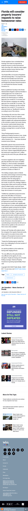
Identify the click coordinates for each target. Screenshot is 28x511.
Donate (4, 466)
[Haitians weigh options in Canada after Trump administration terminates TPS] (6, 366)
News (8, 274)
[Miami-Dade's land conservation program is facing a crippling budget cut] (7, 417)
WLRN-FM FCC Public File (8, 482)
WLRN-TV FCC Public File (8, 480)
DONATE (23, 2)
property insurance (18, 274)
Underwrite (5, 469)
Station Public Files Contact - (9, 490)
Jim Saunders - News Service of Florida (12, 288)
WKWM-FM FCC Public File (8, 483)
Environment (14, 350)
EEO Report (5, 487)
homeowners (10, 277)
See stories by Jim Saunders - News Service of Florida (13, 295)
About (4, 459)
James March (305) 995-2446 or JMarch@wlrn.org (10, 494)
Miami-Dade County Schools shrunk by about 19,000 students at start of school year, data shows (18, 428)
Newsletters (5, 475)
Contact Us (5, 463)
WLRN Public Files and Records (10, 484)
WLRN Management (7, 495)
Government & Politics (16, 337)
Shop (4, 472)
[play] (2, 509)
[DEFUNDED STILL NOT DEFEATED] (14, 316)
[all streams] (26, 509)
